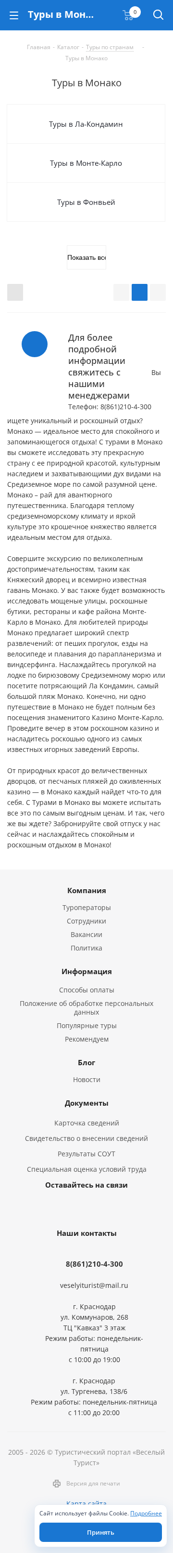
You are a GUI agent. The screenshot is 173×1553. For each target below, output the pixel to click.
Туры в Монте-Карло (86, 163)
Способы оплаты (86, 989)
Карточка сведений (86, 1122)
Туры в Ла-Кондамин (86, 124)
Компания (86, 890)
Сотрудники (86, 920)
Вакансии (86, 934)
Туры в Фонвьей (86, 202)
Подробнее (146, 1513)
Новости (86, 1079)
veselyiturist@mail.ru (94, 1285)
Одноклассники (108, 1207)
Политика (86, 947)
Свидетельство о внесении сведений (86, 1138)
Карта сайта (86, 1503)
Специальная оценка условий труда (87, 1169)
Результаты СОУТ (86, 1153)
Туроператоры (86, 907)
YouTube (84, 1207)
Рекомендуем (87, 1039)
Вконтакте (60, 1207)
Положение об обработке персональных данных (86, 1008)
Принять (100, 1532)
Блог (86, 1062)
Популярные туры (87, 1025)
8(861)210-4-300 (94, 1264)
